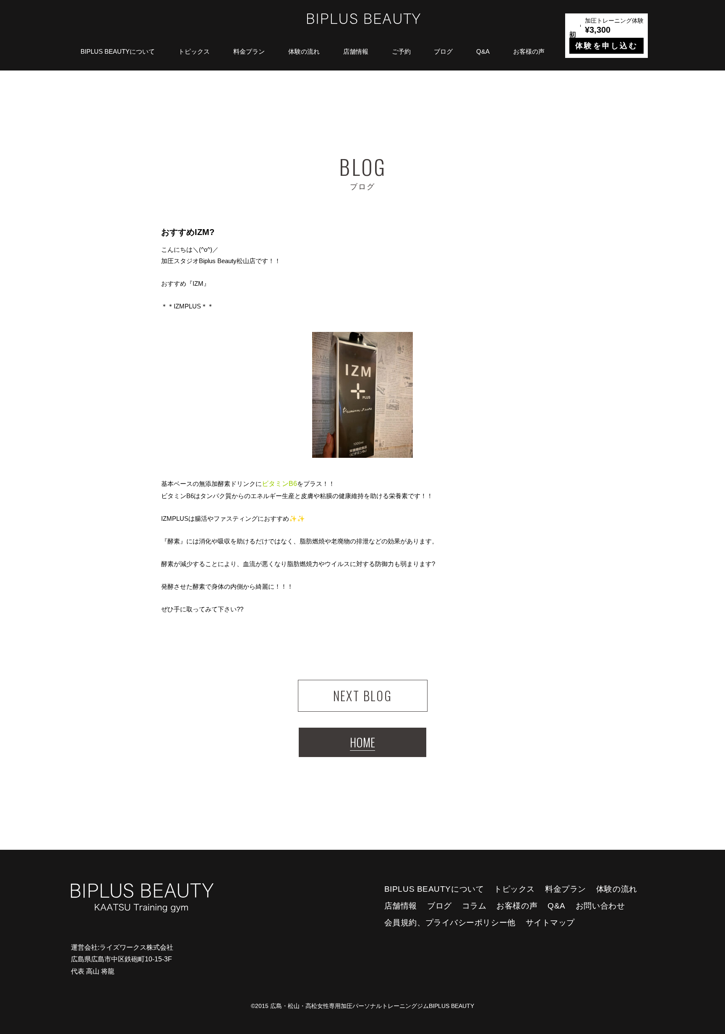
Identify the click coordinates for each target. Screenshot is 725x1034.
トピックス (194, 51)
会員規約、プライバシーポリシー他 (450, 922)
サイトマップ (550, 922)
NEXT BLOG (362, 695)
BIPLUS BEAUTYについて (118, 51)
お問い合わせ (600, 905)
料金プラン (249, 51)
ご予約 (401, 51)
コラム (474, 905)
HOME (362, 742)
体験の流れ (304, 51)
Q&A (483, 51)
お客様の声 (529, 51)
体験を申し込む (606, 46)
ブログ (443, 51)
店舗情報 (355, 51)
